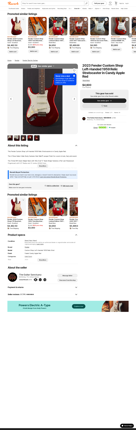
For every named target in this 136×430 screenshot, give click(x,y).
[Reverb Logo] (13, 3)
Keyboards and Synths (48, 8)
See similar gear (45, 66)
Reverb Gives (115, 8)
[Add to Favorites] (23, 19)
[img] (107, 117)
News (90, 8)
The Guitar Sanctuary (95, 118)
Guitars (23, 8)
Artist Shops (106, 8)
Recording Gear (62, 8)
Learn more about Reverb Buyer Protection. (53, 177)
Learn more (39, 244)
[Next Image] (74, 99)
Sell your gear (99, 3)
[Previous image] (10, 26)
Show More (42, 166)
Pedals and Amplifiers (33, 8)
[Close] (74, 76)
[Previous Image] (11, 99)
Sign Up (121, 3)
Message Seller (67, 275)
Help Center (124, 8)
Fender (27, 247)
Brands (85, 8)
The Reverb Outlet (14, 8)
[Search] (86, 3)
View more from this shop (67, 280)
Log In (127, 3)
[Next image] (23, 26)
